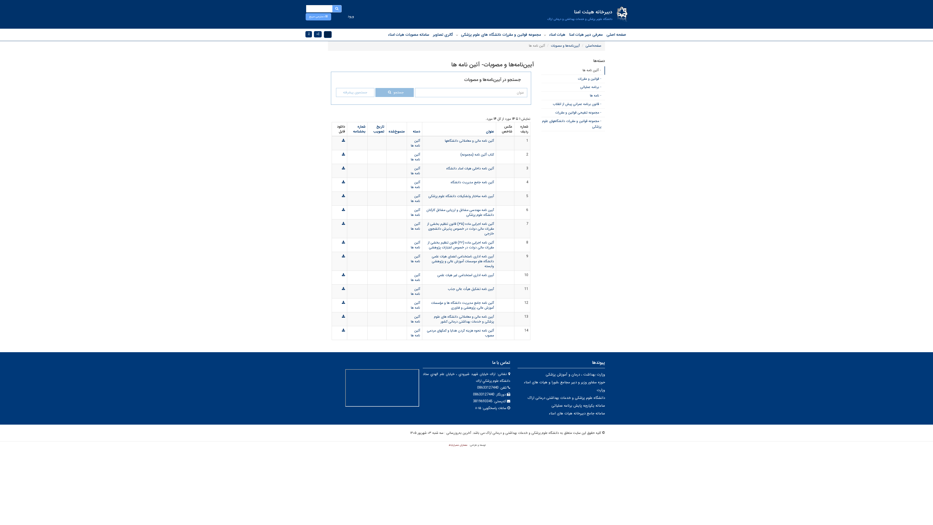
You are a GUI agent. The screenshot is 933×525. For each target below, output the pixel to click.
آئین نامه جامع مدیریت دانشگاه (472, 182)
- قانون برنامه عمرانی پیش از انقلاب (577, 104)
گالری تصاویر (443, 35)
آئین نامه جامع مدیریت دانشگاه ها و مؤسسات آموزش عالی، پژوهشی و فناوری (462, 305)
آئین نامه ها (415, 143)
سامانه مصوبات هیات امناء (408, 35)
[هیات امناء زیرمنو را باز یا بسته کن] (545, 35)
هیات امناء (557, 35)
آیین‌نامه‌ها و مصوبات (565, 45)
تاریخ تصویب (378, 129)
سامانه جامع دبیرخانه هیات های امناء (577, 413)
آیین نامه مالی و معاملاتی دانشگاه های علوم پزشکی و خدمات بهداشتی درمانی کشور (464, 319)
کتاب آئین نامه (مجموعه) (477, 154)
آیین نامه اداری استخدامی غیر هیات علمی (465, 275)
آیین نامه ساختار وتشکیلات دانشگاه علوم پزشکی (461, 196)
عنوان (490, 131)
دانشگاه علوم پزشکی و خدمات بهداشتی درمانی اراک (566, 398)
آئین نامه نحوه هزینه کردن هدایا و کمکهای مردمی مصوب (460, 333)
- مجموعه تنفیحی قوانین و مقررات (578, 112)
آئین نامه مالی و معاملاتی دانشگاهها (469, 140)
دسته (416, 131)
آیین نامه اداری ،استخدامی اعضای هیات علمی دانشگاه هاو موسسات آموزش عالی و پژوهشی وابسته (463, 261)
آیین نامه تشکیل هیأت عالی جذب (471, 289)
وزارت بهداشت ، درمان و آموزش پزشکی (575, 374)
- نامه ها (595, 95)
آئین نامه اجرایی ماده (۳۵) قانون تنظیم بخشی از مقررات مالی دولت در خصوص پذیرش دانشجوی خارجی (460, 228)
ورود (351, 16)
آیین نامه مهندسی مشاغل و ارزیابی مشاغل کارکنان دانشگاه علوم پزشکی (460, 212)
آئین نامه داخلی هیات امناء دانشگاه (470, 168)
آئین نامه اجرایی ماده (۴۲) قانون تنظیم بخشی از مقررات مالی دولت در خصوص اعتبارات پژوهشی (461, 245)
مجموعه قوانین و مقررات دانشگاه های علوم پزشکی (501, 35)
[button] (318, 16)
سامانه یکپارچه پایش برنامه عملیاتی (578, 406)
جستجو (399, 92)
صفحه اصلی (616, 35)
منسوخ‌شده (397, 131)
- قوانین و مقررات (589, 78)
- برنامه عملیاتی (590, 87)
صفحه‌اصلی (593, 45)
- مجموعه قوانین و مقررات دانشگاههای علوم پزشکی (571, 124)
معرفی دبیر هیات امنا (586, 35)
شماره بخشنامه (359, 129)
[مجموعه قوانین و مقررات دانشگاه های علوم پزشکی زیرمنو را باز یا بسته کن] (457, 35)
